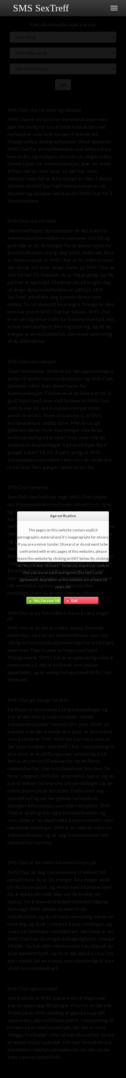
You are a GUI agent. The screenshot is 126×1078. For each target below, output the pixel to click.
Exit (74, 601)
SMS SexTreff (41, 8)
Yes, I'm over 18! (47, 601)
